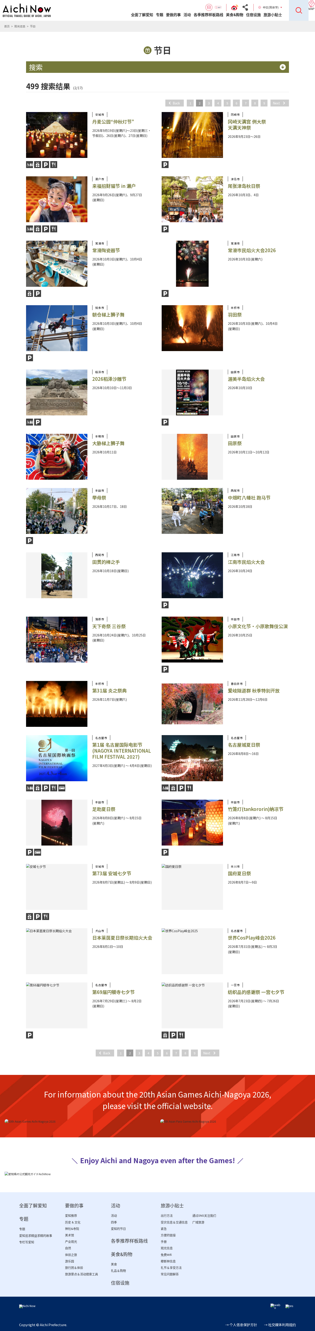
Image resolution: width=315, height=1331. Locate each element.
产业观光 (71, 1241)
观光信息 (19, 26)
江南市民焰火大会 (246, 562)
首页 (7, 26)
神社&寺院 (72, 1228)
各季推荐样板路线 (208, 15)
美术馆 (69, 1235)
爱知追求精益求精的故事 (35, 1235)
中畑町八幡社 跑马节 (249, 497)
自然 (68, 1248)
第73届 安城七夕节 (111, 873)
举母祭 (99, 497)
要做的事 (173, 15)
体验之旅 (71, 1255)
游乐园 (69, 1261)
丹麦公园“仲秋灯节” (113, 121)
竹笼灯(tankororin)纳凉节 (255, 809)
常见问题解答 (170, 1274)
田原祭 (235, 443)
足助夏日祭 (103, 809)
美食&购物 (234, 15)
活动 (187, 15)
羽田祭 (235, 314)
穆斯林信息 (168, 1261)
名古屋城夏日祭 (244, 744)
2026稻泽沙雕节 (109, 379)
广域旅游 (198, 1222)
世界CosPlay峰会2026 (252, 937)
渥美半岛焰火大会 (246, 379)
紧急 (164, 1228)
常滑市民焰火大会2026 (252, 250)
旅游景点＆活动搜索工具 (81, 1274)
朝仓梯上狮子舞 (108, 314)
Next (276, 103)
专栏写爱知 (26, 1242)
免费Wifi (166, 1255)
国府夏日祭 (239, 873)
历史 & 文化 (72, 1222)
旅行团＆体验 (74, 1267)
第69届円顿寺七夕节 (113, 992)
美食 (114, 1264)
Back (176, 103)
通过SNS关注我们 (204, 1215)
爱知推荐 (71, 1215)
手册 (164, 1241)
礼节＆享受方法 (171, 1267)
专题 (159, 15)
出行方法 (167, 1215)
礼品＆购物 (118, 1270)
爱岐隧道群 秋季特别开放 (254, 690)
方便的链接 (168, 1235)
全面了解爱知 (142, 15)
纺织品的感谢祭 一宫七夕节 (256, 992)
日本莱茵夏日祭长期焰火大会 (122, 937)
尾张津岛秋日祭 (244, 186)
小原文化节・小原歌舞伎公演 (258, 626)
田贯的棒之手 (106, 562)
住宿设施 (253, 15)
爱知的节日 (118, 1228)
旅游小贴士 (273, 15)
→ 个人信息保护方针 (241, 1324)
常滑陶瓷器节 (106, 250)
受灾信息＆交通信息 (174, 1222)
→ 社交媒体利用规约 (280, 1324)
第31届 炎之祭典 (109, 690)
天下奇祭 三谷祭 (109, 626)
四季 (114, 1222)
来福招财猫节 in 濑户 (114, 186)
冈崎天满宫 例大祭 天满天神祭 (247, 124)
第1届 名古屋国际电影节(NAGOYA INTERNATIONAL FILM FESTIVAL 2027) (121, 750)
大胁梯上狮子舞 (108, 443)
